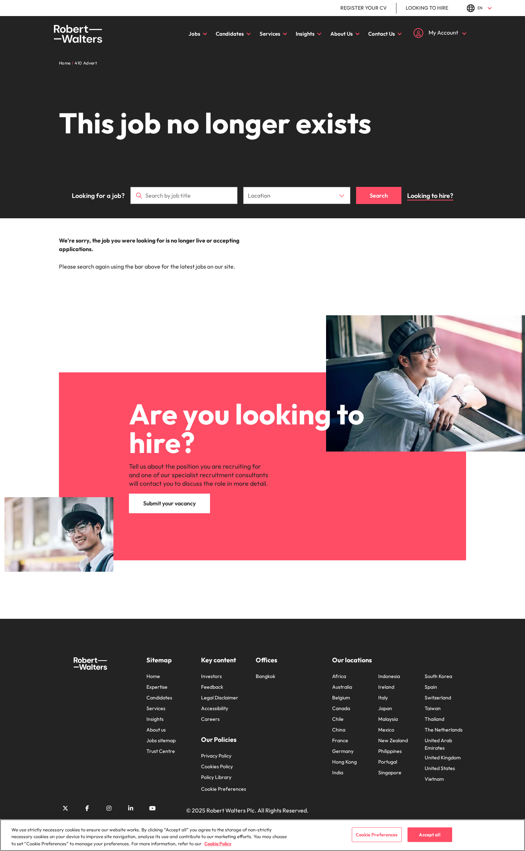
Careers (210, 719)
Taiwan (433, 708)
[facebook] (87, 808)
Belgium (341, 697)
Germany (343, 751)
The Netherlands (443, 730)
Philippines (390, 751)
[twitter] (65, 808)
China (338, 730)
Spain (431, 687)
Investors (211, 676)
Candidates (230, 33)
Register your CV (363, 8)
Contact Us (381, 33)
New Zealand (393, 740)
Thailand (434, 719)
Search (379, 195)
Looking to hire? (430, 196)
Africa (339, 676)
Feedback (212, 687)
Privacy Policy (216, 756)
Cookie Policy (217, 843)
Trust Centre (160, 751)
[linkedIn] (130, 808)
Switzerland (438, 697)
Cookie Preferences (223, 789)
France (340, 740)
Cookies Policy (217, 766)
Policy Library (216, 777)
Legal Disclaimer (219, 697)
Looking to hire (427, 8)
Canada (341, 708)
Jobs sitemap (161, 740)
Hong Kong (344, 762)
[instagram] (108, 808)
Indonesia (389, 676)
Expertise (157, 687)
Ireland (386, 687)
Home (153, 676)
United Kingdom (443, 757)
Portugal (387, 762)
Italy (383, 697)
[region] (262, 835)
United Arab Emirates (438, 744)
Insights (305, 33)
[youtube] (152, 808)
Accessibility (214, 708)
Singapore (389, 772)
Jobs (194, 33)
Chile (338, 719)
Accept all (429, 834)
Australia (342, 687)
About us (156, 730)
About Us (341, 33)
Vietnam (434, 779)
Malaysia (388, 719)
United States (440, 768)
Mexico (386, 730)
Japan (385, 708)
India (337, 772)
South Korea (438, 676)
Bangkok (265, 676)
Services (270, 33)
